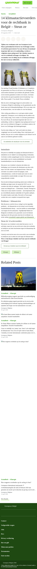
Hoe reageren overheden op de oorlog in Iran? (16, 482)
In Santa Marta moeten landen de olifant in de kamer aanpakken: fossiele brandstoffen (18, 324)
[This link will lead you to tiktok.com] (13, 513)
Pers (2, 534)
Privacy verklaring (7, 538)
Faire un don (5, 556)
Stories (3, 14)
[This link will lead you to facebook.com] (6, 513)
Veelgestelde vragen (7, 525)
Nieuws (17, 7)
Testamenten (5, 551)
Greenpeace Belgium (6, 308)
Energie (13, 293)
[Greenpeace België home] (13, 2)
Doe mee (25, 7)
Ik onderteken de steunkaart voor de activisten (17, 141)
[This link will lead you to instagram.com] (2, 513)
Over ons (34, 7)
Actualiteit (12, 14)
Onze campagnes (6, 7)
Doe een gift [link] (27, 2)
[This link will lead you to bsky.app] (9, 513)
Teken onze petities (7, 547)
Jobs (2, 529)
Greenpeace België (10, 506)
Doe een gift (5, 543)
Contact (3, 521)
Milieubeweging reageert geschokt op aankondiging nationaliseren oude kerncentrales (18, 297)
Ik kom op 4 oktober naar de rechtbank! (15, 246)
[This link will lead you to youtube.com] (16, 513)
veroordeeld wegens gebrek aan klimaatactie (21, 217)
